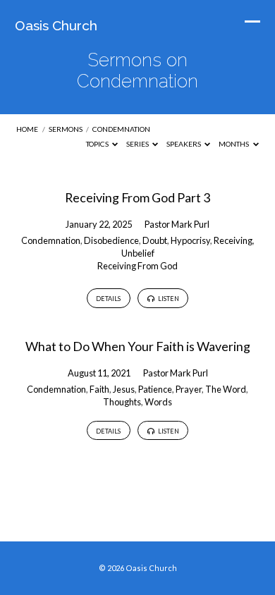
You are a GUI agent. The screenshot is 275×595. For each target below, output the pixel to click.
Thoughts (122, 401)
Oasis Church (56, 25)
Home (27, 129)
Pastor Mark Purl (177, 224)
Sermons (65, 129)
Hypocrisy (190, 240)
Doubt (154, 240)
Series (138, 144)
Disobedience (111, 240)
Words (158, 401)
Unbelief (137, 253)
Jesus (124, 389)
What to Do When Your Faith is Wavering (137, 346)
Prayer (189, 389)
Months (234, 144)
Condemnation (121, 129)
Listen (168, 298)
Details (108, 298)
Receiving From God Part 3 (137, 197)
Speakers (184, 144)
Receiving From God (137, 265)
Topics (98, 144)
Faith (99, 389)
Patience (155, 389)
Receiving (233, 240)
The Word (225, 389)
